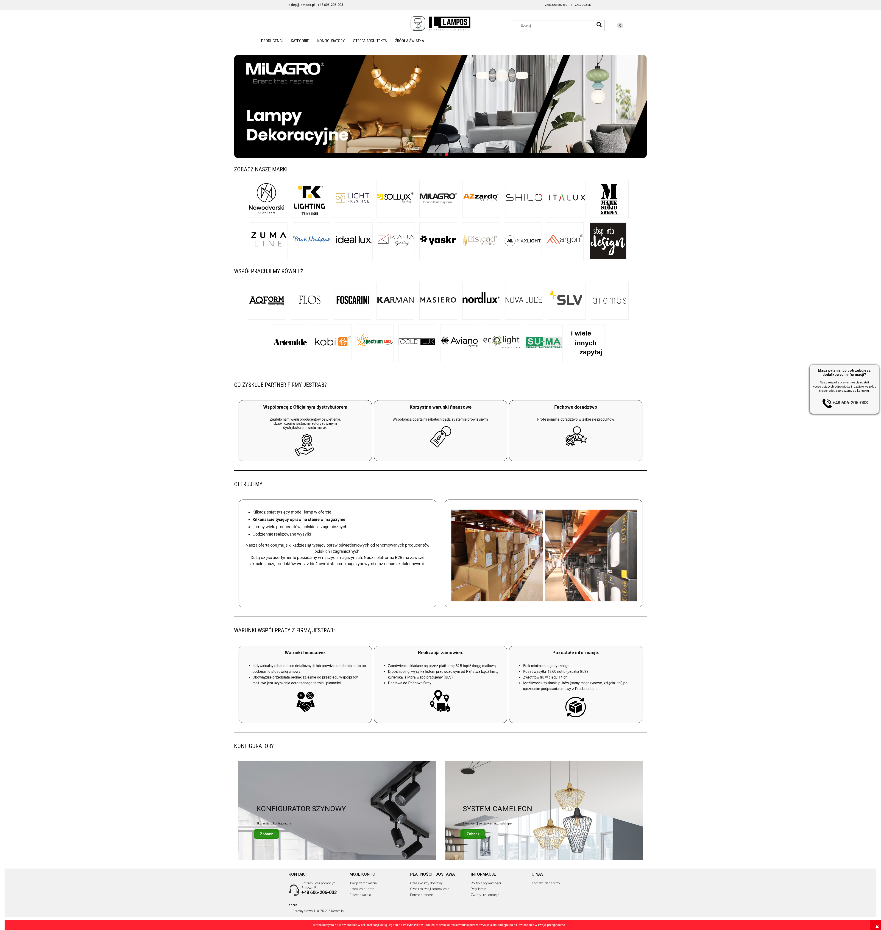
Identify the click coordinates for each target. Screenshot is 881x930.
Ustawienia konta (361, 889)
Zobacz (266, 834)
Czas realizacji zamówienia (429, 889)
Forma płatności (422, 895)
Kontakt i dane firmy (546, 883)
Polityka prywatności (486, 883)
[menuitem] (272, 40)
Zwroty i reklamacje (485, 895)
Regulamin (478, 889)
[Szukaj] (599, 24)
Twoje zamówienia (363, 883)
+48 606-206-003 (850, 402)
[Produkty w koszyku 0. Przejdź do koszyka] (615, 26)
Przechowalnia (360, 895)
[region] (440, 106)
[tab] (435, 154)
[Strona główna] (440, 23)
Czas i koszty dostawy (426, 883)
